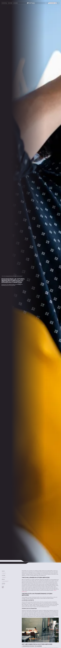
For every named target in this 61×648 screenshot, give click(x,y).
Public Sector (4, 573)
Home (3, 276)
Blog (5, 276)
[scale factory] (31, 3)
